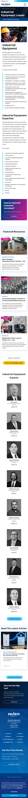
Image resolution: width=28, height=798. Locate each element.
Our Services (8, 733)
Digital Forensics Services (10, 652)
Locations (20, 739)
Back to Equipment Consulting (8, 8)
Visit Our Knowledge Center (14, 363)
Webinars (20, 733)
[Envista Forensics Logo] (14, 714)
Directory (14, 216)
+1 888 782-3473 (14, 727)
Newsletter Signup (14, 764)
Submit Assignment (21, 1)
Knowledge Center (8, 742)
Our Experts (8, 736)
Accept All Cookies (14, 795)
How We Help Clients (8, 739)
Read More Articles (14, 677)
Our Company (20, 736)
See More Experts (14, 619)
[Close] (26, 780)
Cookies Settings (14, 791)
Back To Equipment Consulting (11, 19)
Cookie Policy (19, 788)
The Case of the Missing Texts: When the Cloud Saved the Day (14, 654)
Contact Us (14, 702)
